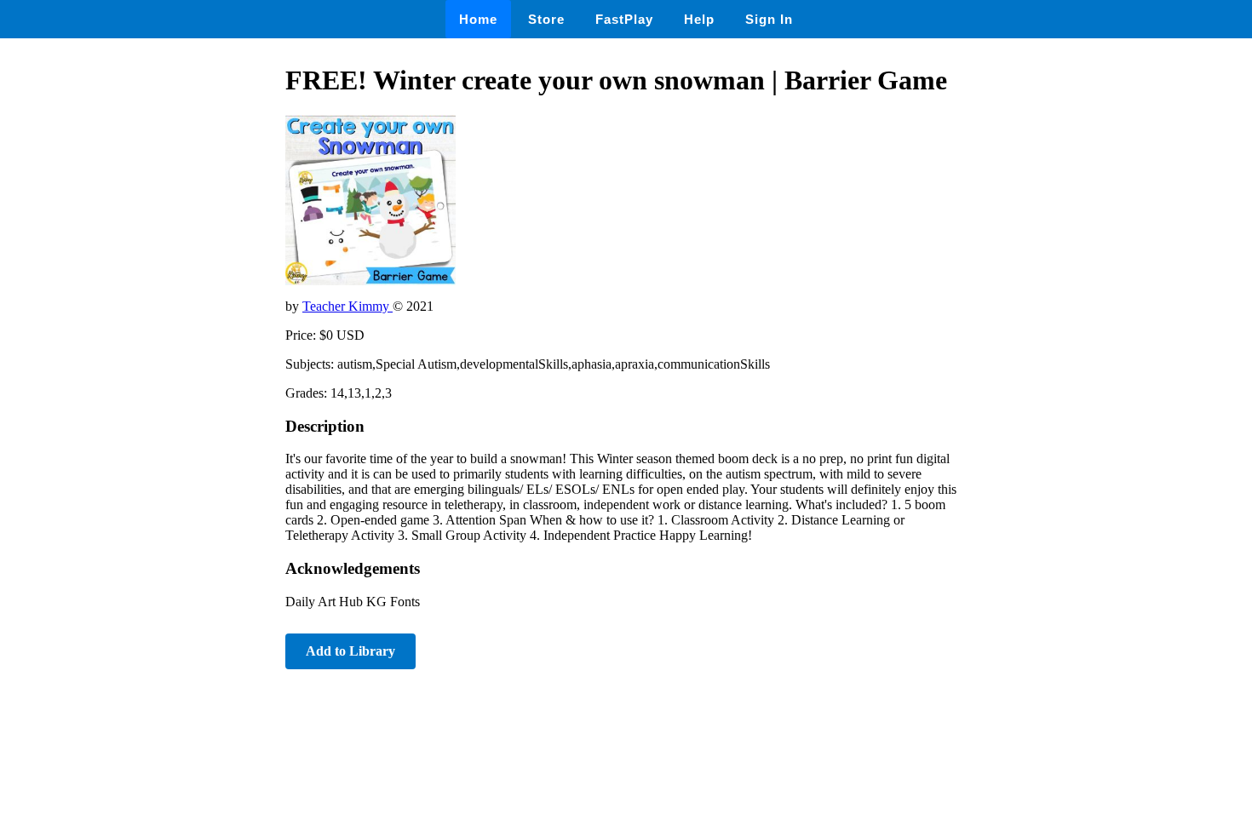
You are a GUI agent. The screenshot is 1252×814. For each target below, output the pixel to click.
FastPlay (624, 19)
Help (699, 19)
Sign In (769, 19)
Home (478, 19)
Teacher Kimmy (347, 306)
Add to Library (350, 651)
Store (546, 19)
